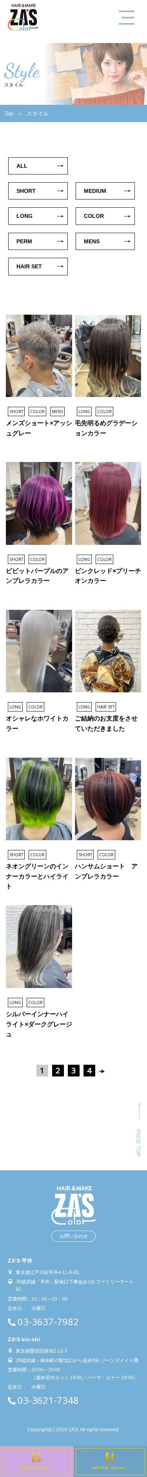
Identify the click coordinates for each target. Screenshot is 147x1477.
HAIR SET (29, 266)
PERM (24, 241)
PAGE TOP (138, 1143)
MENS (92, 241)
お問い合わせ (74, 1236)
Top (8, 113)
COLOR (94, 216)
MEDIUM (95, 191)
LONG (24, 216)
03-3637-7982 (48, 1321)
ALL (21, 166)
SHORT (26, 191)
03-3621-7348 (48, 1400)
